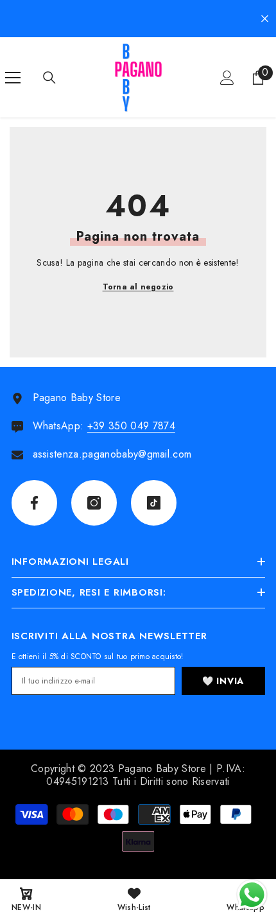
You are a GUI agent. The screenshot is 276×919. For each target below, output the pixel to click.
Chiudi (265, 19)
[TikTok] (154, 503)
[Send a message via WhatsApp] (252, 895)
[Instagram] (94, 503)
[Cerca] (49, 77)
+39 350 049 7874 (131, 425)
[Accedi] (227, 78)
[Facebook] (34, 503)
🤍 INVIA (223, 680)
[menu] (13, 77)
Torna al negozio (138, 287)
